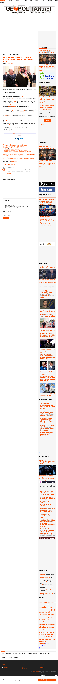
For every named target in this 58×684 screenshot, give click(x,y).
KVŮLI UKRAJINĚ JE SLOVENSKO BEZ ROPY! (46, 51)
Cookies (4, 666)
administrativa (20, 154)
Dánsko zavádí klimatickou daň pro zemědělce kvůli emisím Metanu (48, 406)
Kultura (24, 653)
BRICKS (22, 155)
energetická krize (51, 624)
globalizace (7, 155)
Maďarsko (41, 604)
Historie (30, 653)
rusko (20, 158)
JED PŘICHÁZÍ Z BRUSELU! (47, 267)
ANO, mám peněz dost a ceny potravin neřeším (46, 113)
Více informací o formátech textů (28, 200)
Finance (11, 63)
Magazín (16, 657)
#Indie (31, 111)
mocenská (19, 160)
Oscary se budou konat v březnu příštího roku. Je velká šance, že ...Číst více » (47, 373)
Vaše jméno (5, 181)
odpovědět (9, 173)
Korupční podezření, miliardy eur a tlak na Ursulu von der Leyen (47, 492)
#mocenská (13, 110)
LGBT (53, 632)
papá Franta (42, 591)
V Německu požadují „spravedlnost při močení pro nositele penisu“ (46, 420)
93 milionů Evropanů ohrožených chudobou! (47, 498)
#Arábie (12, 98)
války (17, 158)
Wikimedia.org (14, 161)
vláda (51, 632)
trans (40, 637)
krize (46, 622)
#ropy (10, 104)
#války (14, 101)
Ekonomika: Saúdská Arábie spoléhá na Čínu (47, 315)
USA (4, 155)
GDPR (4, 664)
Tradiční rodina (42, 653)
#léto (6, 115)
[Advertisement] (19, 41)
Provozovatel (5, 667)
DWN (4, 118)
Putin (48, 627)
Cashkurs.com (31, 117)
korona (52, 627)
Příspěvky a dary (25, 668)
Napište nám (24, 667)
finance (9, 154)
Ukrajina (42, 627)
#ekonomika (12, 106)
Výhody (41, 584)
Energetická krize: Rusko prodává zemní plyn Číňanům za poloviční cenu (17, 151)
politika (48, 619)
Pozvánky (23, 664)
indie (4, 160)
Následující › (43, 225)
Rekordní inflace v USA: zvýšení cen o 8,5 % (11, 147)
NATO (45, 602)
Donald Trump (49, 634)
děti (40, 634)
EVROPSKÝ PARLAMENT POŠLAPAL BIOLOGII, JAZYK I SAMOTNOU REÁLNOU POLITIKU (46, 202)
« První (42, 223)
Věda (19, 653)
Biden (40, 641)
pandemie (48, 609)
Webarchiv (42, 643)
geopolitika (46, 604)
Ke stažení (42, 666)
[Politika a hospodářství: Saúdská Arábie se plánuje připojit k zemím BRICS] (19, 86)
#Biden (7, 121)
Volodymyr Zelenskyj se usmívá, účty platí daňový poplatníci (47, 510)
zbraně (52, 614)
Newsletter (4, 657)
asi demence (42, 574)
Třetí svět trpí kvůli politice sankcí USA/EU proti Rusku (13, 146)
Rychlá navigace (43, 668)
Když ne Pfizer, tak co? (44, 586)
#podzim (9, 115)
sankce (41, 609)
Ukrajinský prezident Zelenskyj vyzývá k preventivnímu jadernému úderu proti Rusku (47, 294)
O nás (49, 653)
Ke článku (42, 580)
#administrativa (26, 126)
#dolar (18, 104)
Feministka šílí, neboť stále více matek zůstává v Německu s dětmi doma (47, 428)
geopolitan (43, 607)
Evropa (49, 630)
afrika (13, 160)
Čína (25, 158)
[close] (56, 676)
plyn (54, 639)
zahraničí (41, 602)
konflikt (44, 641)
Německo (52, 602)
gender (44, 609)
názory (50, 622)
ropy (9, 158)
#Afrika (6, 113)
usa (6, 158)
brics (7, 160)
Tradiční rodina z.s (36, 671)
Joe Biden (15, 154)
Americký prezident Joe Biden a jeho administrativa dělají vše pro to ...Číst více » (48, 395)
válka (50, 607)
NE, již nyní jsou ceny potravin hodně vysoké (47, 116)
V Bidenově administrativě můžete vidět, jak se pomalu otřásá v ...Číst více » (47, 351)
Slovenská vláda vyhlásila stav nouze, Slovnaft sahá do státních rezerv (46, 503)
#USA (22, 96)
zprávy (41, 624)
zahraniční (45, 632)
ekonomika (5, 154)
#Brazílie (24, 111)
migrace (43, 634)
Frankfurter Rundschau (23, 117)
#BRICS (20, 111)
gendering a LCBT (43, 581)
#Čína (34, 111)
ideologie (41, 622)
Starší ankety (43, 123)
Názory (35, 653)
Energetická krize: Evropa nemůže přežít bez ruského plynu (14, 144)
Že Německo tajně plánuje (45, 589)
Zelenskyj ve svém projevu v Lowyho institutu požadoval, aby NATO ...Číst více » (48, 312)
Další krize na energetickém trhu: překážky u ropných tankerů (15, 145)
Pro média (42, 664)
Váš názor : (5, 190)
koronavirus (44, 617)
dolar (22, 158)
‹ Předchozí (47, 223)
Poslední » (49, 225)
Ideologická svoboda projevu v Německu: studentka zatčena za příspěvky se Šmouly (47, 413)
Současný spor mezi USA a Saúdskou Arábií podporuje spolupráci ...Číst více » (47, 331)
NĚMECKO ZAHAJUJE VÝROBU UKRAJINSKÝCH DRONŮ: (47, 462)
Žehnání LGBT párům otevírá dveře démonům (47, 434)
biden (4, 158)
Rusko (34, 154)
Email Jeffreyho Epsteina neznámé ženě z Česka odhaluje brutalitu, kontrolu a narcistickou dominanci (47, 532)
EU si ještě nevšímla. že (45, 577)
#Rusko (28, 111)
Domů (3, 653)
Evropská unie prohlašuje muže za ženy (46, 515)
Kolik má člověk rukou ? (8, 211)
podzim (27, 158)
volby (45, 639)
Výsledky (42, 124)
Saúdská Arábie (30, 154)
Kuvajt (11, 155)
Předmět (4, 185)
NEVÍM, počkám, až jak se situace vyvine (47, 118)
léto (22, 160)
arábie (15, 160)
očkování (41, 630)
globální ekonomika (16, 155)
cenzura (41, 576)
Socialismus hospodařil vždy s (46, 593)
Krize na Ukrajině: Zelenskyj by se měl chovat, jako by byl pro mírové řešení (47, 356)
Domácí (10, 657)
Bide (12, 154)
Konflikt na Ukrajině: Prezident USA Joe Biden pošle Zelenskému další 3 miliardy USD (48, 378)
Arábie (25, 154)
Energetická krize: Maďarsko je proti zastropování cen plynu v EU (15, 150)
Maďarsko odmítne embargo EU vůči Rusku (11, 149)
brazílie (9, 160)
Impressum (42, 667)
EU (40, 617)
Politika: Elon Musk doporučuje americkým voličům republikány (47, 335)
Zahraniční (8, 63)
